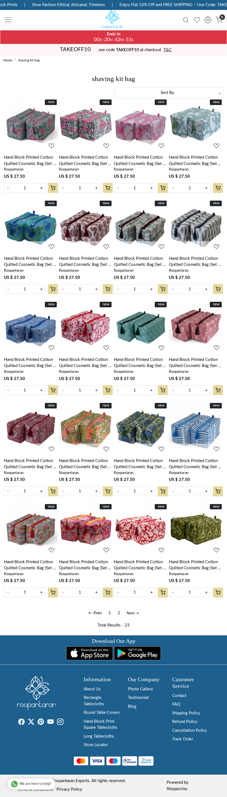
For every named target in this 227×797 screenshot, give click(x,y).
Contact (179, 696)
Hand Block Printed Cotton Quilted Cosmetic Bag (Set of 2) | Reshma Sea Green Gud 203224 (85, 464)
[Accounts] (207, 20)
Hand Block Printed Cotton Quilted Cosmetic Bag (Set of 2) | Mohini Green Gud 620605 (30, 161)
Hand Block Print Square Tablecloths (100, 724)
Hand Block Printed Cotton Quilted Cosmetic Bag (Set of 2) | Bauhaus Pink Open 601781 (140, 262)
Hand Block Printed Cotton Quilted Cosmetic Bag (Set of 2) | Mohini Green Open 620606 (85, 161)
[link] (185, 20)
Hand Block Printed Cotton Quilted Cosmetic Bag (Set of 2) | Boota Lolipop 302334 (85, 262)
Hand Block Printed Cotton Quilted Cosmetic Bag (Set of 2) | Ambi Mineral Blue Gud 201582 (195, 161)
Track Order (182, 739)
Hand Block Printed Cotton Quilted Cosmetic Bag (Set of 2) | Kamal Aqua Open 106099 (140, 464)
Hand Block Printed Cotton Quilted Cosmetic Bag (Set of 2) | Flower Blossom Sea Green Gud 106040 (30, 262)
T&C (167, 50)
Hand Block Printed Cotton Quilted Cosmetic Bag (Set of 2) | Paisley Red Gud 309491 (30, 464)
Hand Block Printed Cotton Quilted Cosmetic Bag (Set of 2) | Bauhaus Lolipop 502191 (85, 363)
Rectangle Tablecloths (94, 701)
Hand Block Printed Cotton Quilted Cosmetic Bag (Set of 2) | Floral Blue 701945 (30, 363)
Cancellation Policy (189, 730)
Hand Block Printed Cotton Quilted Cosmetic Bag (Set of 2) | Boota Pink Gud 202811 (195, 363)
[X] (31, 723)
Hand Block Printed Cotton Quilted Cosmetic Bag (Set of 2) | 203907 (195, 565)
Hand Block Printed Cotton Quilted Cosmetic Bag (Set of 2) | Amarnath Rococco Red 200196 (140, 565)
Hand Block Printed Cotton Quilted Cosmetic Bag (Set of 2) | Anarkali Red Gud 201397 (85, 565)
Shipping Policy (186, 713)
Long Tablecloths (99, 736)
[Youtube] (50, 723)
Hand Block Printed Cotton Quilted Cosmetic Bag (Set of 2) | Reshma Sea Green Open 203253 (30, 565)
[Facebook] (21, 723)
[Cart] (53, 188)
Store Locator (96, 745)
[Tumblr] (67, 723)
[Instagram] (60, 723)
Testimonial (138, 698)
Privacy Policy (69, 789)
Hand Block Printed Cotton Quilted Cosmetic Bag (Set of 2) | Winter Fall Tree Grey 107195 (195, 262)
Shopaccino (177, 789)
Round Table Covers (102, 713)
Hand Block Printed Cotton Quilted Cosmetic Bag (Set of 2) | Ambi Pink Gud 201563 (140, 161)
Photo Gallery (140, 689)
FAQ (176, 704)
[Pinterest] (41, 723)
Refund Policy (184, 722)
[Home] (113, 21)
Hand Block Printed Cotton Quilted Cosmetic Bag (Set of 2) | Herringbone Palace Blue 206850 (195, 464)
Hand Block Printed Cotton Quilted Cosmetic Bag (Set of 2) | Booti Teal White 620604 (140, 363)
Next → (133, 613)
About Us (92, 689)
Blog (132, 706)
